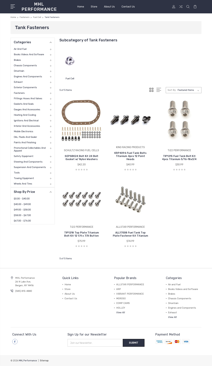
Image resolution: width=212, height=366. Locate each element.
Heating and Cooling (25, 115)
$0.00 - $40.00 (22, 198)
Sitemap (44, 360)
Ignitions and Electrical (26, 120)
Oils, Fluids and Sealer (25, 137)
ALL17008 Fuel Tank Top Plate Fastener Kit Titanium (130, 234)
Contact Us (128, 6)
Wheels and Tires (23, 183)
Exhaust (18, 82)
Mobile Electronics (23, 131)
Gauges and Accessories (27, 109)
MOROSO (121, 298)
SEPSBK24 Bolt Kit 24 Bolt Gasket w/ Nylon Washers (81, 158)
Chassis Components (25, 65)
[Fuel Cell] (69, 61)
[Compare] (181, 8)
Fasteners (19, 93)
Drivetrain (19, 71)
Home (80, 6)
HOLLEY (120, 307)
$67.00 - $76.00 (22, 220)
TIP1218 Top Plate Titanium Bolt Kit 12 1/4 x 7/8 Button (81, 234)
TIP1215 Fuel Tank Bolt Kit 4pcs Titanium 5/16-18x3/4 (179, 158)
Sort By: (172, 90)
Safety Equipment (23, 156)
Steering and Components (28, 161)
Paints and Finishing (25, 142)
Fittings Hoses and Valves (28, 98)
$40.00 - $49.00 (22, 204)
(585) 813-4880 (23, 291)
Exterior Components (25, 87)
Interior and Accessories (27, 126)
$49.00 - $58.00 (22, 209)
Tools (17, 172)
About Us (109, 6)
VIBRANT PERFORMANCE (130, 293)
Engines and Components (28, 76)
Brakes (17, 60)
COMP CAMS (123, 303)
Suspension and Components (30, 167)
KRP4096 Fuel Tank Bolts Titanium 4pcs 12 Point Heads (130, 156)
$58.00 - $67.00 (22, 215)
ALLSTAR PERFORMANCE (130, 284)
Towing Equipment (24, 178)
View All (120, 312)
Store (94, 6)
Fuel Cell (69, 78)
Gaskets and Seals (24, 104)
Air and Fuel (20, 49)
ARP (118, 289)
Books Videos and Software (29, 54)
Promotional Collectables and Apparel (30, 149)
